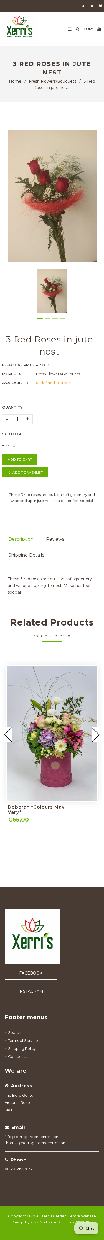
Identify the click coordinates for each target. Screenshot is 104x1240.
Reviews (55, 539)
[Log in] (84, 6)
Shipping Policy (22, 1048)
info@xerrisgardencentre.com (32, 1136)
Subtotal (13, 434)
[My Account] (93, 6)
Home (15, 81)
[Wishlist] (100, 6)
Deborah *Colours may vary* (36, 809)
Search (14, 1032)
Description (21, 539)
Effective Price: (18, 365)
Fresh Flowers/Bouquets (52, 81)
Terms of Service (23, 1040)
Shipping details (26, 555)
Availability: (15, 382)
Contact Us (18, 1056)
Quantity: (12, 407)
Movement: (13, 374)
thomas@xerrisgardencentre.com (36, 1142)
